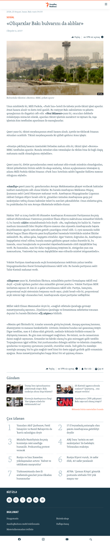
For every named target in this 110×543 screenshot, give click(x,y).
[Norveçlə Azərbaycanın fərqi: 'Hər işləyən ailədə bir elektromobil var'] (15, 401)
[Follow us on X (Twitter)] (22, 500)
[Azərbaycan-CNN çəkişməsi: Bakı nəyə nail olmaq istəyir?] (65, 401)
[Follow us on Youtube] (29, 500)
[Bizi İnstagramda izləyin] (43, 539)
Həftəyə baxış (62, 524)
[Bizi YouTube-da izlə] (67, 539)
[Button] (75, 37)
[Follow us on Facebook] (9, 500)
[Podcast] (42, 500)
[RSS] (36, 500)
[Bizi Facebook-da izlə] (19, 539)
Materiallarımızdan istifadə (20, 530)
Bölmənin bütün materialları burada (87, 409)
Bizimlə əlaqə (62, 519)
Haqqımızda (12, 519)
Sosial (10, 17)
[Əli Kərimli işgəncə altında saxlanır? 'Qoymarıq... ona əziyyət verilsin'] (65, 389)
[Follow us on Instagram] (16, 500)
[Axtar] (91, 539)
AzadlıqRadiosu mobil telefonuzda (23, 524)
